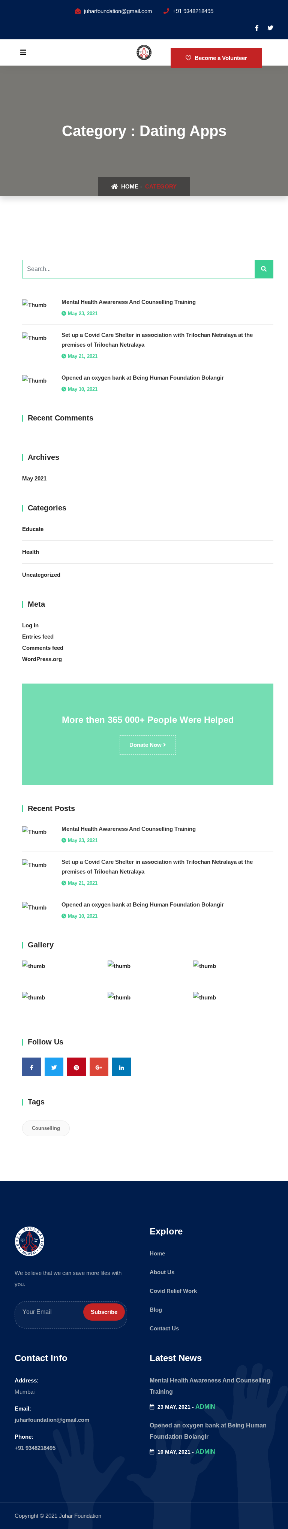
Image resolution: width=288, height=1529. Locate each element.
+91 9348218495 (35, 1448)
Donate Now (146, 745)
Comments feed (42, 648)
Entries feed (38, 636)
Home (129, 186)
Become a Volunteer (220, 58)
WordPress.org (42, 659)
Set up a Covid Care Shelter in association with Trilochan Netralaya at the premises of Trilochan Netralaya (157, 340)
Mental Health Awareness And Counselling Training (129, 302)
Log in (30, 625)
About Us (162, 1272)
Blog (156, 1309)
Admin (205, 1406)
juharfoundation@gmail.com (52, 1420)
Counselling (46, 1128)
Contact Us (164, 1328)
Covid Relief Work (173, 1291)
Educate (33, 529)
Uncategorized (41, 575)
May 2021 (34, 478)
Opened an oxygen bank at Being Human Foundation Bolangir (143, 377)
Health (30, 552)
